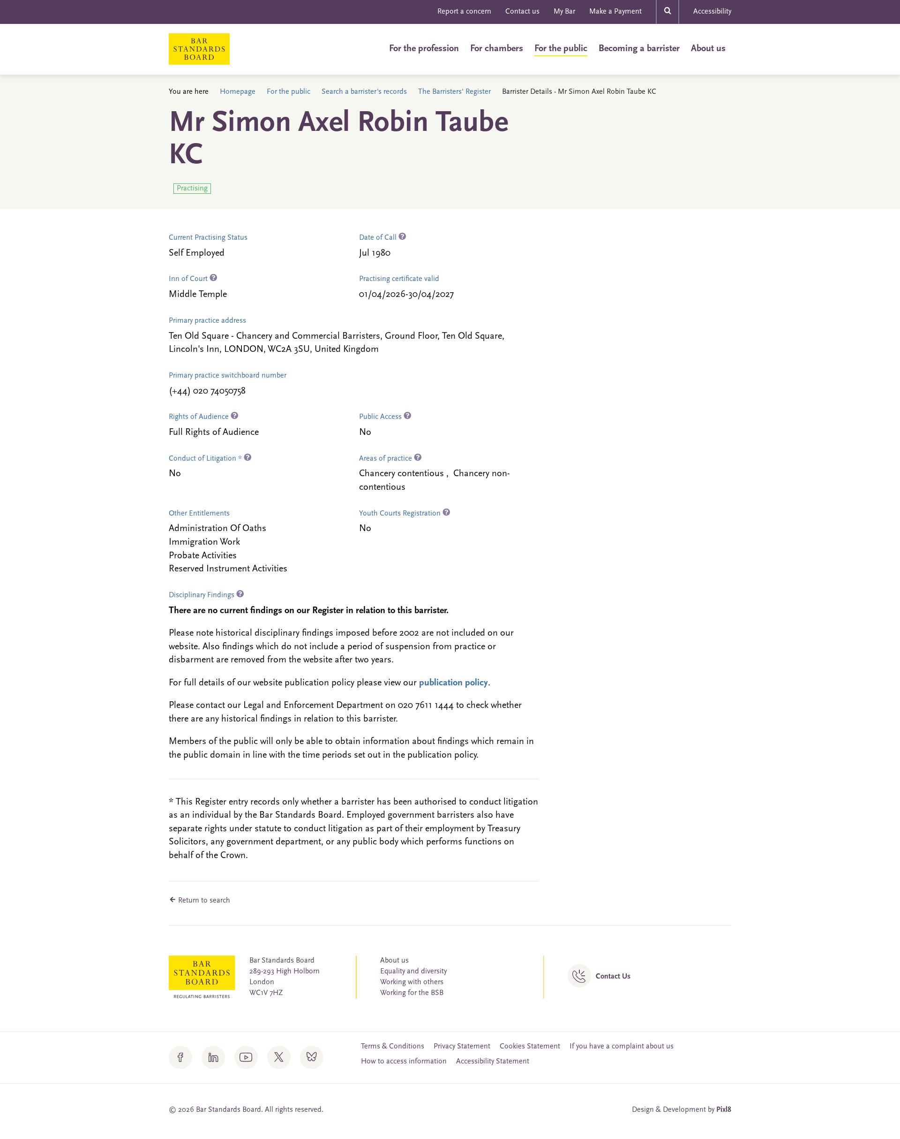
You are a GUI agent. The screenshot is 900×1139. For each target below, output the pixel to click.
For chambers (496, 48)
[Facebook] (180, 1057)
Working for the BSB (411, 993)
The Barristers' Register (454, 92)
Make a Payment (615, 11)
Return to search (203, 900)
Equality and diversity (413, 971)
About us (708, 48)
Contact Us (613, 976)
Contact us (522, 11)
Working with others (411, 982)
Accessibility (712, 11)
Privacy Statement (462, 1046)
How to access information (404, 1061)
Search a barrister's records (364, 92)
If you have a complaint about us (622, 1046)
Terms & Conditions (392, 1046)
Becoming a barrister (639, 48)
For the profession (424, 48)
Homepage (237, 92)
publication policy (453, 683)
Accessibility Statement (492, 1061)
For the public (560, 48)
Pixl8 (723, 1110)
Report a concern (464, 11)
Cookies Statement (530, 1046)
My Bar (564, 11)
